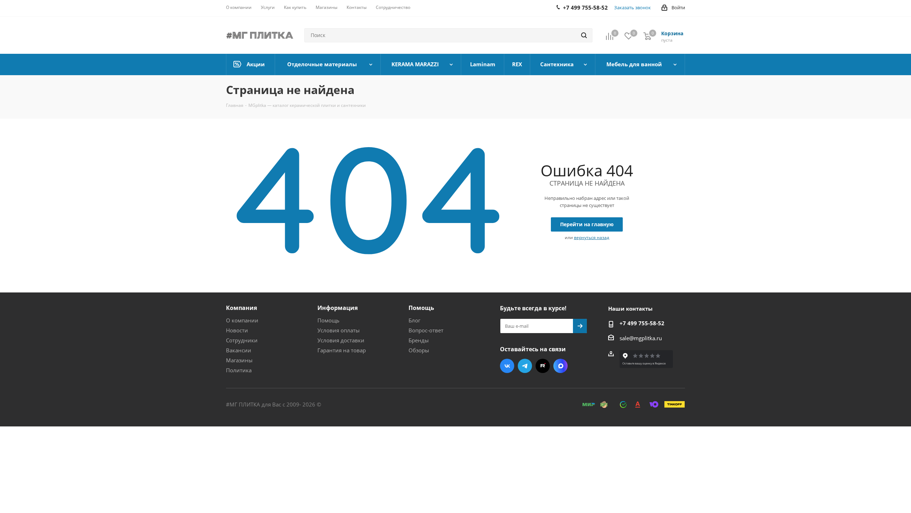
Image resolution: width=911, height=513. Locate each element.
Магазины (239, 360)
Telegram (525, 366)
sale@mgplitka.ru (641, 338)
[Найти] (584, 35)
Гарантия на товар (341, 350)
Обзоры (419, 350)
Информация (337, 308)
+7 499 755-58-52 (642, 323)
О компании (242, 320)
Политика (239, 370)
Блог (414, 320)
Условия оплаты (338, 330)
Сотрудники (242, 340)
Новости (237, 330)
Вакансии (238, 350)
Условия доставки (340, 340)
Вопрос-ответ (426, 330)
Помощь (328, 320)
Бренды (419, 340)
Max (560, 366)
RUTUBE (543, 366)
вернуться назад (591, 237)
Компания (241, 308)
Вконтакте (507, 366)
